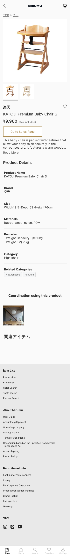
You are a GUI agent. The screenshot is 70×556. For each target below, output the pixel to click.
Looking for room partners (17, 474)
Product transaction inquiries (18, 490)
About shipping (11, 451)
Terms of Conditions (14, 437)
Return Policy (10, 456)
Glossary (8, 506)
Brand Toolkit (10, 495)
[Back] (4, 6)
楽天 (15, 15)
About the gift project (14, 422)
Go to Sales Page (22, 131)
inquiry (6, 480)
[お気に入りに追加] (65, 106)
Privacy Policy (11, 432)
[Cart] (65, 6)
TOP (6, 15)
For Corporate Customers (16, 485)
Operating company (13, 427)
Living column (10, 501)
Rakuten (29, 274)
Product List (9, 377)
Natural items (13, 274)
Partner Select (11, 398)
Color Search (10, 387)
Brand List (8, 382)
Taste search (10, 393)
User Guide (9, 416)
